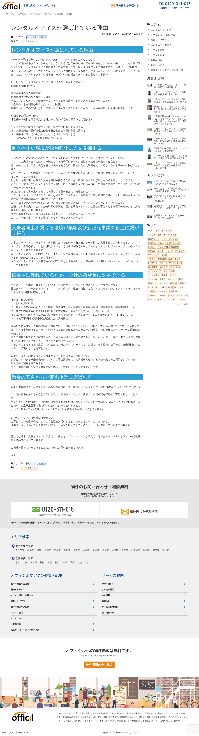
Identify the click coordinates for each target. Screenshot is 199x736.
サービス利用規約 (110, 607)
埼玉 (64, 562)
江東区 (146, 550)
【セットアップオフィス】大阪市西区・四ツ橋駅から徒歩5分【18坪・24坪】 (170, 141)
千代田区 (20, 550)
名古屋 (33, 562)
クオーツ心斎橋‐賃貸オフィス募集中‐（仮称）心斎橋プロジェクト (170, 157)
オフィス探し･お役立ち (162, 35)
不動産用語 (156, 60)
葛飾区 (165, 550)
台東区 (86, 550)
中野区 (115, 550)
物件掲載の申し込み (99, 664)
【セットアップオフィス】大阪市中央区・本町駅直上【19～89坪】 (170, 100)
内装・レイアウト (159, 40)
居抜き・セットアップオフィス (166, 70)
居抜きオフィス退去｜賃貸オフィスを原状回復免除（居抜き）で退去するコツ (170, 109)
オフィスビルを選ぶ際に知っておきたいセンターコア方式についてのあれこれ (170, 198)
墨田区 (156, 550)
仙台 (87, 562)
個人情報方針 (108, 612)
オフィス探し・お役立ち (22, 595)
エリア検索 (20, 537)
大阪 (25, 562)
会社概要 (106, 595)
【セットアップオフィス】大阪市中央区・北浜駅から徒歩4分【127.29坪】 (170, 165)
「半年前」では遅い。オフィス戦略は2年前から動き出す (170, 85)
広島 (50, 562)
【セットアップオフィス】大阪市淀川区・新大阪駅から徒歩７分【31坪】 (170, 131)
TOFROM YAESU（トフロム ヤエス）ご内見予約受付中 (170, 149)
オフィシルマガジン (19, 14)
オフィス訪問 (157, 50)
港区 (39, 550)
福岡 (42, 562)
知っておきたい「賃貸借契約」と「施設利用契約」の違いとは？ (170, 189)
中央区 (30, 550)
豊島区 (105, 550)
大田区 (76, 550)
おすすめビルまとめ (160, 30)
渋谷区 (57, 550)
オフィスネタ (157, 55)
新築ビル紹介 (157, 65)
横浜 (57, 562)
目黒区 (125, 550)
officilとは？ (107, 584)
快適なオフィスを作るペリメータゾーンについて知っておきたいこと (170, 208)
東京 (18, 562)
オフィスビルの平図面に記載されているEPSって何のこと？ (170, 182)
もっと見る (182, 304)
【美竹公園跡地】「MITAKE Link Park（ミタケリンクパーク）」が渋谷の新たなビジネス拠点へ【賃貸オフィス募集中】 (170, 120)
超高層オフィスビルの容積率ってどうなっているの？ (170, 216)
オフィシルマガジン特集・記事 (36, 575)
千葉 (72, 562)
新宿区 (47, 550)
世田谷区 (135, 550)
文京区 (96, 550)
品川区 (67, 550)
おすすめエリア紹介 (160, 45)
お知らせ (106, 601)
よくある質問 (108, 589)
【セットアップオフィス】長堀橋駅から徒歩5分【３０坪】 (170, 93)
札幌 (79, 562)
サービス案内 (113, 575)
